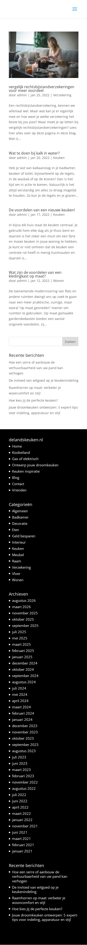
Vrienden (19, 490)
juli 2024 (19, 688)
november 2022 (25, 782)
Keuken (59, 157)
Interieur (19, 542)
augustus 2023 (24, 750)
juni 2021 (19, 832)
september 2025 (25, 625)
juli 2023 (19, 757)
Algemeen (20, 511)
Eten (15, 529)
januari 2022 (22, 819)
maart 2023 (21, 769)
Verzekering (62, 95)
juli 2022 (19, 794)
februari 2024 (23, 713)
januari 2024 (22, 719)
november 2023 (25, 732)
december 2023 (24, 725)
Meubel (18, 554)
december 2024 (24, 663)
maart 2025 (21, 644)
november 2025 (25, 613)
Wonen (58, 280)
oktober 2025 (23, 619)
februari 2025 (23, 650)
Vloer (16, 573)
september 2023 (25, 744)
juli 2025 (19, 631)
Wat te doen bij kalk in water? (34, 153)
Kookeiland (21, 452)
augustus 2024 (24, 682)
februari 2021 (23, 844)
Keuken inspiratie (26, 471)
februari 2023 (23, 776)
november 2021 (25, 826)
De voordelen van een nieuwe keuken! (42, 210)
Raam (16, 561)
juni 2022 (19, 801)
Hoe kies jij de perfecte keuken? (33, 400)
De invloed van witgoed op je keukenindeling (43, 380)
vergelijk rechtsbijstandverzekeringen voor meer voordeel (41, 88)
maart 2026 (21, 606)
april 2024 (20, 700)
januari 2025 (22, 657)
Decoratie (19, 523)
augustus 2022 (24, 788)
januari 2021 (22, 851)
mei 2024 (19, 694)
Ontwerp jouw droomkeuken (35, 465)
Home (17, 446)
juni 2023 (19, 763)
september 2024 (25, 675)
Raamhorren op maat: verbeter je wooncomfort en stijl (38, 900)
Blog (15, 477)
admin (22, 95)
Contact (18, 483)
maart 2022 (21, 813)
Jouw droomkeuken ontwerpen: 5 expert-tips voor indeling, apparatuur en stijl (45, 917)
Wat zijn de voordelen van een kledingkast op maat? (35, 274)
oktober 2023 (23, 738)
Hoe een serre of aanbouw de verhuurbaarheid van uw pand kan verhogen (36, 368)
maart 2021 (21, 838)
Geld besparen (23, 536)
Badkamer (20, 517)
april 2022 (20, 807)
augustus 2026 (24, 600)
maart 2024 (21, 707)
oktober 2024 (23, 669)
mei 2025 (19, 638)
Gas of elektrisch (25, 458)
